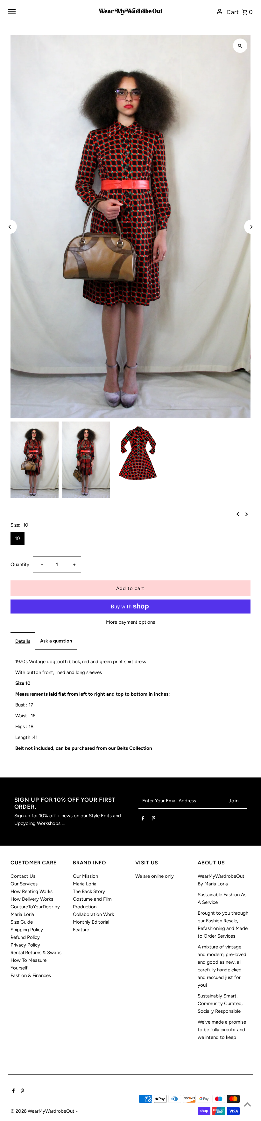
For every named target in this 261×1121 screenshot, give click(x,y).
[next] (246, 513)
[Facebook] (143, 819)
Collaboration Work (93, 914)
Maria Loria (84, 884)
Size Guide (22, 922)
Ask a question (56, 641)
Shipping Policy (27, 930)
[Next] (251, 227)
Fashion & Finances (31, 975)
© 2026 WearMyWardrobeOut (43, 1111)
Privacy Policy (25, 945)
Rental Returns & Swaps (36, 952)
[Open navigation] (51, 11)
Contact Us (23, 876)
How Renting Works (32, 891)
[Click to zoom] (240, 46)
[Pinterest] (153, 819)
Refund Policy (25, 937)
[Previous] (10, 227)
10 (17, 538)
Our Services (24, 884)
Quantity (20, 564)
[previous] (238, 513)
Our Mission (85, 876)
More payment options (130, 622)
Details (22, 641)
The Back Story (89, 891)
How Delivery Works (32, 899)
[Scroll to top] (247, 1104)
